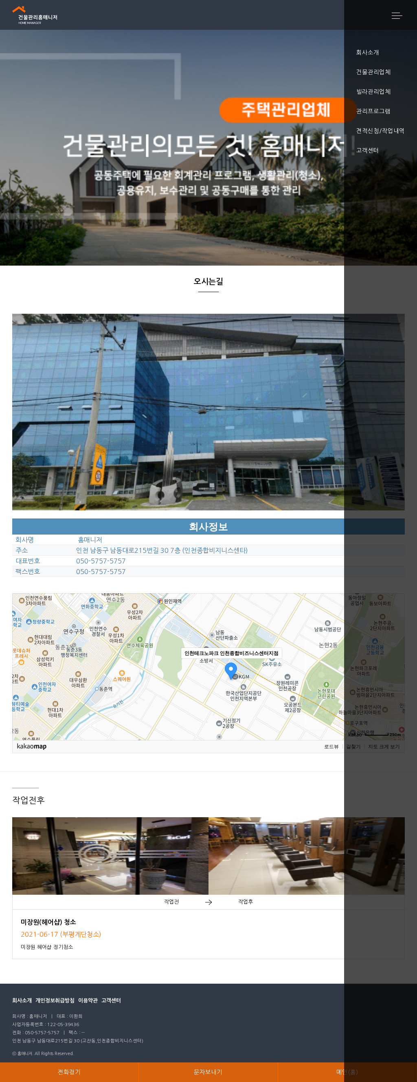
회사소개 (22, 1000)
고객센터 (111, 1000)
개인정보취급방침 (55, 1000)
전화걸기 (69, 1072)
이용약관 (88, 1000)
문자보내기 (208, 1072)
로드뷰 (331, 746)
